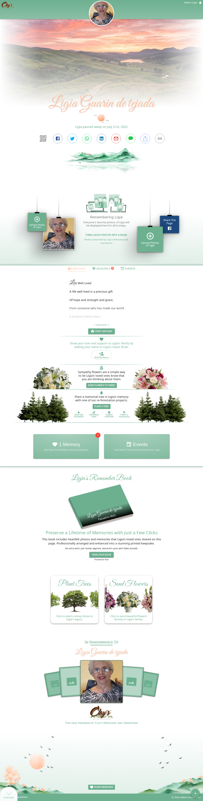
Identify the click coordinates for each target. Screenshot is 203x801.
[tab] (77, 268)
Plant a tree (101, 406)
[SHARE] (145, 138)
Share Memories (103, 787)
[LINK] (160, 138)
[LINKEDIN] (101, 138)
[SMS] (130, 138)
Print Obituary (103, 331)
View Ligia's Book (101, 554)
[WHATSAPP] (87, 138)
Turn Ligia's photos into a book (106, 235)
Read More (101, 325)
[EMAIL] (116, 138)
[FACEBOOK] (57, 138)
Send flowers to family (101, 385)
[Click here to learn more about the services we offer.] (101, 713)
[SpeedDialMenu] (195, 793)
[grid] (101, 225)
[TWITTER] (72, 138)
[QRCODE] (43, 138)
